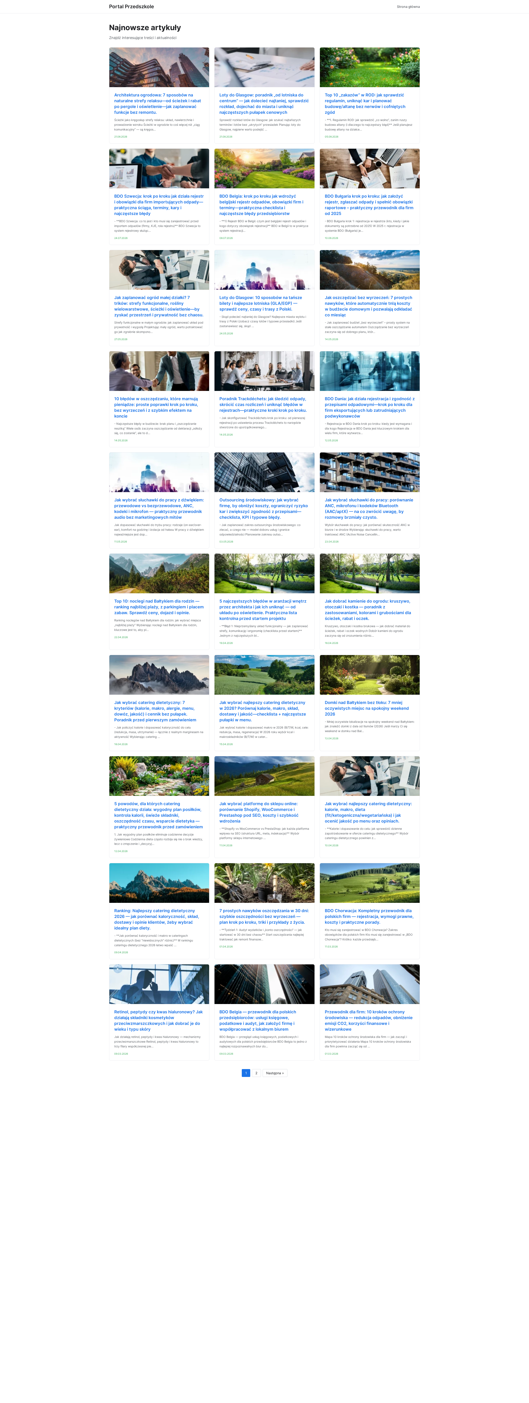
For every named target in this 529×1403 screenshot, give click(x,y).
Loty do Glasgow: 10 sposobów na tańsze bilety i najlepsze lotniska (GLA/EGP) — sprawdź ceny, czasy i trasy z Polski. (260, 303)
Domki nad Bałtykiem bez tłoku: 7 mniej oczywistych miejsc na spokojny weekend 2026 (367, 708)
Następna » (275, 1073)
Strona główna (408, 7)
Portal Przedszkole (131, 6)
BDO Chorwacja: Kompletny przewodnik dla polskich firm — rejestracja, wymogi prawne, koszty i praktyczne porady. (369, 916)
